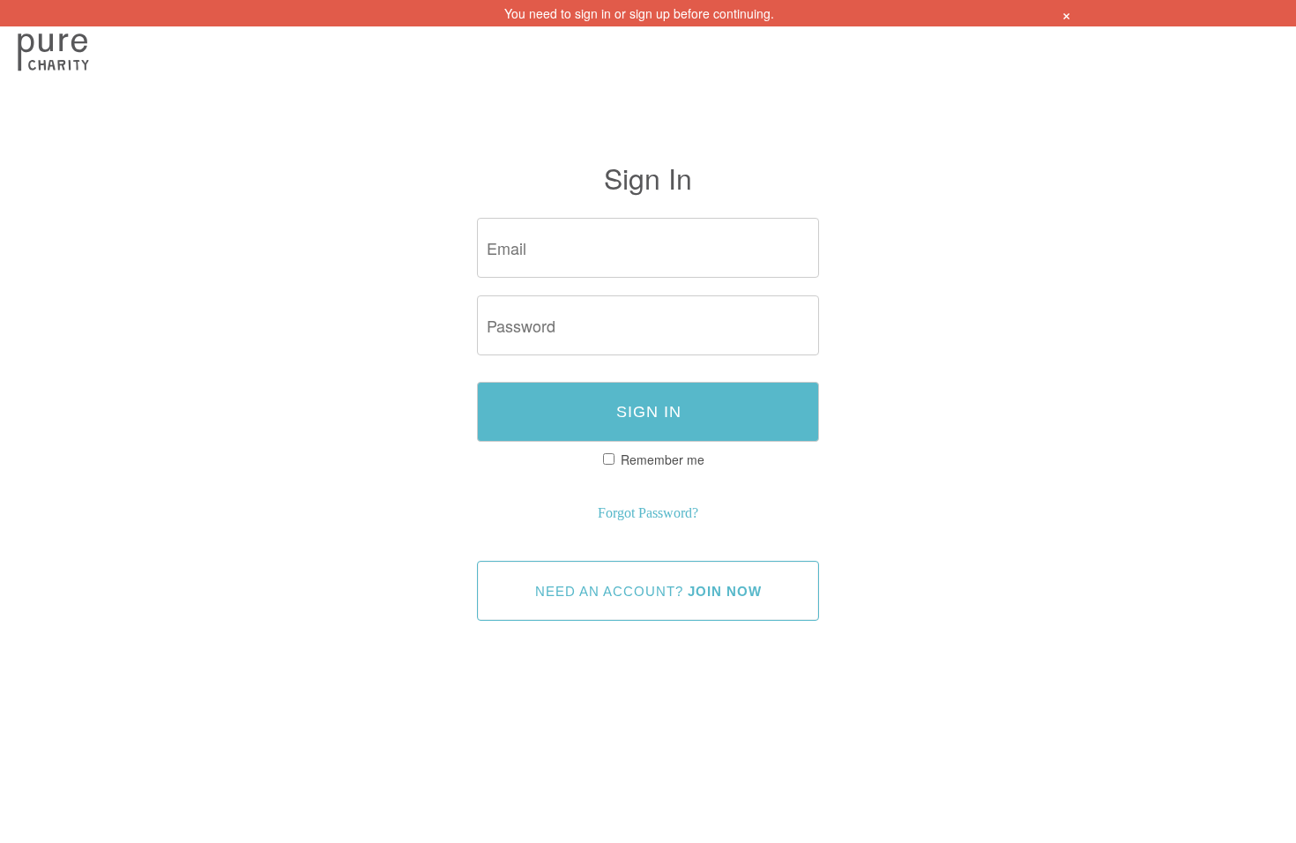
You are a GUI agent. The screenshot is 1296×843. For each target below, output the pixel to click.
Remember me (662, 459)
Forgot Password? (648, 512)
